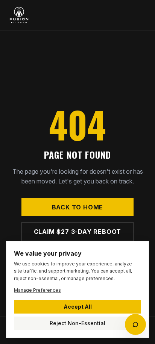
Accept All (78, 306)
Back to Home (77, 207)
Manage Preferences (37, 290)
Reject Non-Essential (77, 323)
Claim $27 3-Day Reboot (78, 231)
